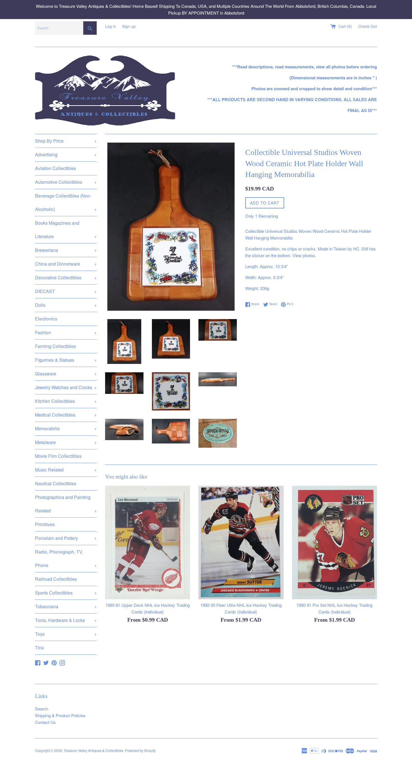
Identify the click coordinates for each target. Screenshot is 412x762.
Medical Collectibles (66, 415)
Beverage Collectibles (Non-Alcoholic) (66, 202)
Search (41, 709)
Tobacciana (66, 606)
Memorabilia (66, 428)
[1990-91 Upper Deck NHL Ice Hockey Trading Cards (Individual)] (147, 542)
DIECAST (66, 291)
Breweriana (66, 250)
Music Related (66, 469)
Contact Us (45, 722)
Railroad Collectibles (56, 579)
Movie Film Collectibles (58, 456)
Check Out (367, 26)
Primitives (45, 524)
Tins (39, 647)
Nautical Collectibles (55, 483)
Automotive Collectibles (66, 182)
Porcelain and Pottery (66, 538)
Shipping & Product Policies (60, 715)
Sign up (129, 26)
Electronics (46, 318)
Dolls (66, 305)
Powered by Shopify (140, 750)
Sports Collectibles (66, 592)
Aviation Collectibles (55, 168)
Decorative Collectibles (66, 277)
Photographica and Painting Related (66, 504)
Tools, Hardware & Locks (66, 620)
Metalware (66, 442)
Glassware (66, 373)
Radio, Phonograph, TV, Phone (66, 558)
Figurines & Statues (66, 360)
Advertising (66, 154)
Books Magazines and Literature (66, 230)
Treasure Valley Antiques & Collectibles (93, 750)
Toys (66, 634)
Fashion (66, 332)
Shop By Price (66, 141)
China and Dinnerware (66, 264)
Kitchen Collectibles (66, 401)
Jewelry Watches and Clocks (66, 387)
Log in (110, 26)
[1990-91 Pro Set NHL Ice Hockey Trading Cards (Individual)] (334, 542)
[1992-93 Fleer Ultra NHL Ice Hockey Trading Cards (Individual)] (240, 542)
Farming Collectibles (55, 346)
